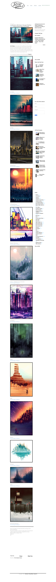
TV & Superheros (38, 238)
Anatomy (37, 197)
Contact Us (35, 573)
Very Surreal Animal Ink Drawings (41, 65)
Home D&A (37, 219)
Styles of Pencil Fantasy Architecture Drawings (41, 71)
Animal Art (37, 198)
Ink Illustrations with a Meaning (41, 142)
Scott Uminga (12, 46)
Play (36, 229)
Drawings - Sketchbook (39, 213)
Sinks (36, 235)
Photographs (38, 228)
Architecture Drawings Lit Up (42, 84)
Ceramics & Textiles (39, 208)
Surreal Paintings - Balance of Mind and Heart (42, 152)
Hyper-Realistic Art (39, 222)
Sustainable (37, 237)
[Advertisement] (28, 16)
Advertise (26, 573)
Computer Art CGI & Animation (24, 26)
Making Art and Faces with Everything (41, 138)
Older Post (30, 556)
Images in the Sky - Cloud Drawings (42, 161)
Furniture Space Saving (39, 218)
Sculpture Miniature (39, 232)
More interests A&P (39, 223)
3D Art (37, 194)
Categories (29, 54)
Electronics (37, 215)
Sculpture (37, 231)
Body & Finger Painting (39, 203)
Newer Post (12, 555)
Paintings (37, 227)
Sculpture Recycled (39, 233)
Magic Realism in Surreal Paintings (42, 133)
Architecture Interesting (16, 26)
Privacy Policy (31, 573)
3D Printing (38, 195)
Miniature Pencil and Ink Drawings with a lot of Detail (42, 166)
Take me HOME (37, 59)
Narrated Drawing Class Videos (42, 170)
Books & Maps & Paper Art (40, 205)
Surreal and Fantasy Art (39, 236)
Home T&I (37, 220)
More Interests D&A (39, 224)
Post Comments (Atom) (18, 557)
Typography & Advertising (40, 240)
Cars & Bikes (38, 207)
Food (36, 216)
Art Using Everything (39, 202)
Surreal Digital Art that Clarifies (42, 79)
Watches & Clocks (38, 242)
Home (21, 556)
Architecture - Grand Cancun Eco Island (41, 75)
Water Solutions (38, 243)
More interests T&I (39, 225)
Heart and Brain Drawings (41, 175)
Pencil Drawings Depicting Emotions (41, 156)
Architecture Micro (39, 201)
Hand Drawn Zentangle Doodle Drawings (42, 147)
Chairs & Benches (38, 209)
